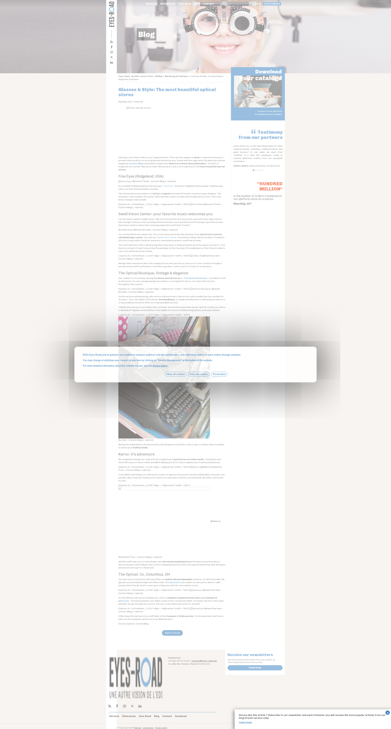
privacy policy (160, 365)
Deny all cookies (199, 374)
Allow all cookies (175, 374)
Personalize (219, 374)
